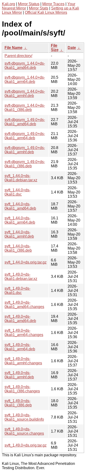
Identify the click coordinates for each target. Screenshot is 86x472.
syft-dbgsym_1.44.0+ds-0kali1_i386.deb (25, 107)
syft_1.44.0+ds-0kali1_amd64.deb (20, 206)
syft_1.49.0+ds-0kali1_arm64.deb (20, 347)
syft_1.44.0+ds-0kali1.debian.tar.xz (21, 178)
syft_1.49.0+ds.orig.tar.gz (26, 445)
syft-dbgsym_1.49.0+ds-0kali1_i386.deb (25, 164)
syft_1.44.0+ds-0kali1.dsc (17, 192)
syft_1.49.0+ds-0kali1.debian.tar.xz (21, 276)
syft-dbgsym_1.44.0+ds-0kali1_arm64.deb (25, 79)
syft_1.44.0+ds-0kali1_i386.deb (18, 248)
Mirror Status (28, 4)
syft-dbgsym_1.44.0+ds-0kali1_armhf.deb (25, 93)
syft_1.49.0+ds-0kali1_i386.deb (18, 403)
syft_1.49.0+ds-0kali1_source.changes (24, 431)
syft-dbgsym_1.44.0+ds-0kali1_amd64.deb (25, 65)
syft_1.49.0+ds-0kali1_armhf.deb (19, 375)
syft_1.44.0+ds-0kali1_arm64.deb (20, 220)
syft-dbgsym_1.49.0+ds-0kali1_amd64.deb (25, 122)
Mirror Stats (38, 8)
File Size (55, 47)
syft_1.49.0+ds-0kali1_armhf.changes (23, 361)
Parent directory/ (18, 56)
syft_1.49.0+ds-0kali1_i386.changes (22, 389)
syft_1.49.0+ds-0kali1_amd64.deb (20, 318)
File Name (13, 48)
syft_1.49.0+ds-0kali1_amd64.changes (24, 304)
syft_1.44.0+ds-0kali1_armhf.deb (19, 234)
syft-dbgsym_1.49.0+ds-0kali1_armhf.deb (25, 150)
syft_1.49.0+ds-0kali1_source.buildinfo (24, 417)
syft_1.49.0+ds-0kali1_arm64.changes (24, 332)
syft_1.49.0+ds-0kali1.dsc (17, 290)
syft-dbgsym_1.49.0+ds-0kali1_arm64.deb (25, 136)
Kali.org (8, 4)
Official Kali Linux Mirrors (46, 12)
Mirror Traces (53, 4)
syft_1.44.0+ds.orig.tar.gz (26, 262)
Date (72, 48)
